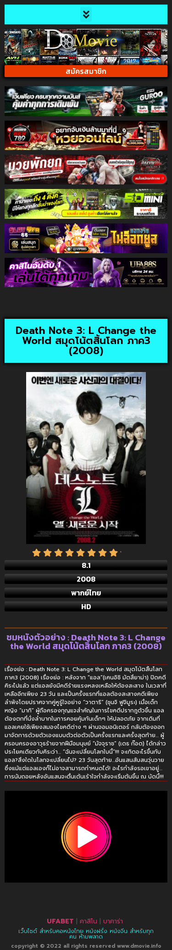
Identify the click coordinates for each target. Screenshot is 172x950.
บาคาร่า (113, 921)
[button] (86, 14)
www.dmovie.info (139, 946)
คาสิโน (88, 921)
